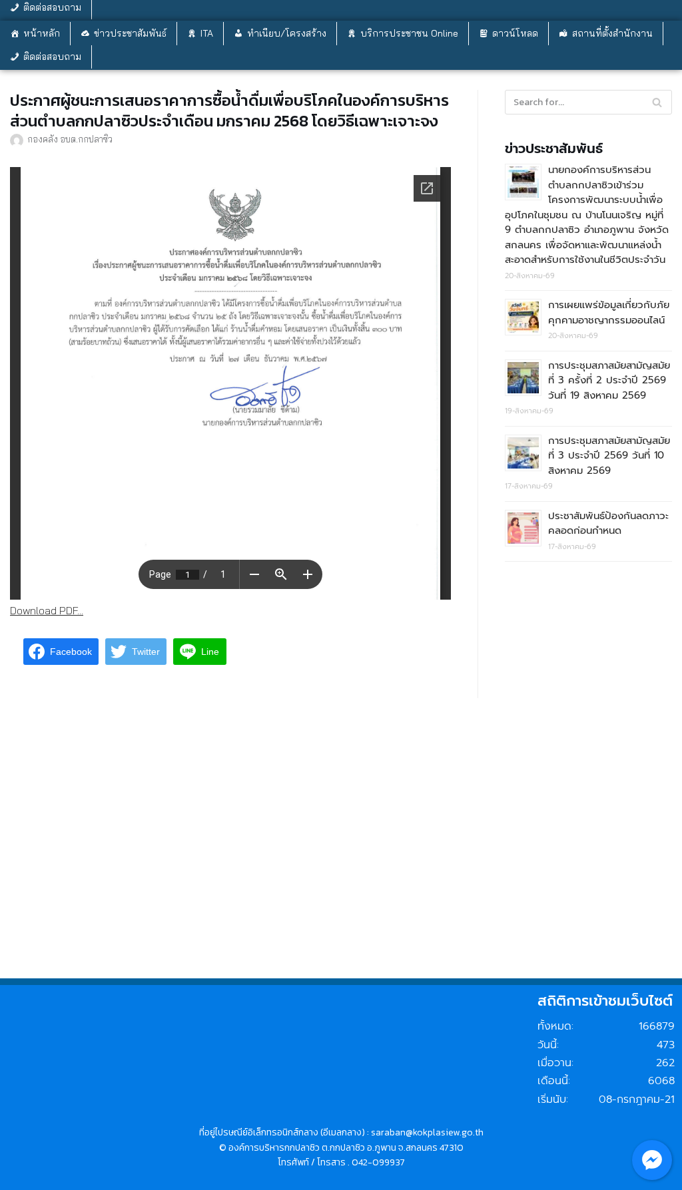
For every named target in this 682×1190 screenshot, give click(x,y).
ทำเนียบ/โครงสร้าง (286, 33)
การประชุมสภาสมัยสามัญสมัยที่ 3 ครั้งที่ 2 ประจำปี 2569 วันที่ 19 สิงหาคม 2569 (609, 380)
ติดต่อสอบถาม (52, 57)
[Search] (657, 102)
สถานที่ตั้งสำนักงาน (612, 33)
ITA (206, 33)
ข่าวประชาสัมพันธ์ (130, 33)
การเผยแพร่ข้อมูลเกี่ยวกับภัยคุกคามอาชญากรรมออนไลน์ (608, 312)
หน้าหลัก (41, 33)
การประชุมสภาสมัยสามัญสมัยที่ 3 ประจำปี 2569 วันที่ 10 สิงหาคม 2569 (609, 455)
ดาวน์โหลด (515, 33)
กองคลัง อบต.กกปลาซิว (70, 138)
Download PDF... (46, 610)
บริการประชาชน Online (409, 33)
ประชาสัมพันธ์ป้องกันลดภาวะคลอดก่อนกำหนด (608, 523)
